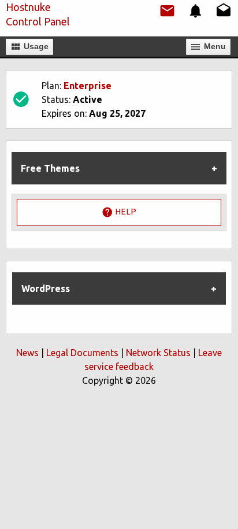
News (27, 352)
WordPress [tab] (45, 288)
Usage (35, 46)
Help (124, 211)
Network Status (158, 352)
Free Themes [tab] (50, 168)
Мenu (214, 46)
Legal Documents (82, 352)
